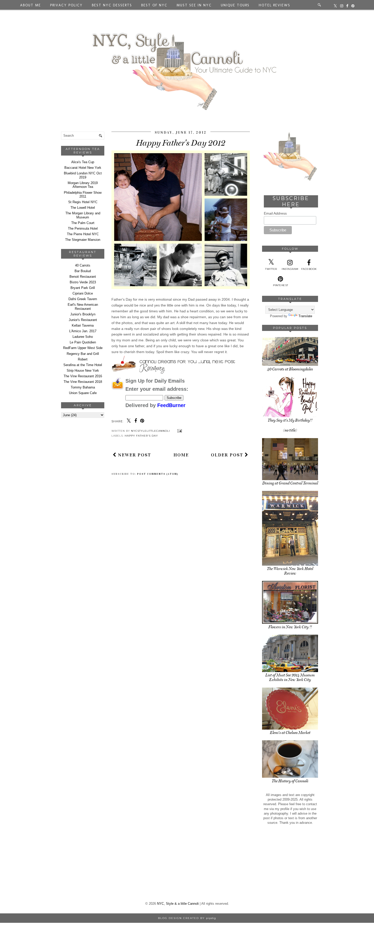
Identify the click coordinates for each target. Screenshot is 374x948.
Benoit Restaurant (82, 276)
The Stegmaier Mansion (82, 240)
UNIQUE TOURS (235, 5)
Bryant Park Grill (82, 288)
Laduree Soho (83, 337)
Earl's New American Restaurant (83, 307)
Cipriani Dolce (83, 293)
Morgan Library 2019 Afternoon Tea (83, 185)
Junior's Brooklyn (82, 314)
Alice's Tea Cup (82, 162)
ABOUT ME (30, 5)
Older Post (228, 455)
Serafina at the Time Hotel (82, 365)
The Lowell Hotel (82, 208)
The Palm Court (82, 223)
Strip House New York (83, 370)
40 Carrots (82, 265)
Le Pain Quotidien (83, 342)
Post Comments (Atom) (157, 474)
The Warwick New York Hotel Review (290, 571)
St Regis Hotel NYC (82, 202)
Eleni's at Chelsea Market (290, 732)
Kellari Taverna (83, 325)
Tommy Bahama (83, 387)
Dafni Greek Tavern (82, 299)
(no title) (290, 430)
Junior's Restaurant (83, 320)
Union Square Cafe (83, 393)
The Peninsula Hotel (83, 228)
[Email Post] (179, 431)
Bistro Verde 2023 (83, 282)
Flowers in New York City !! (290, 627)
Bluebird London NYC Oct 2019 (83, 175)
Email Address (275, 213)
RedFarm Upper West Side (83, 348)
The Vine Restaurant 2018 (83, 382)
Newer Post (134, 455)
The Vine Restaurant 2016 (83, 376)
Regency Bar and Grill (83, 354)
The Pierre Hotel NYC (83, 234)
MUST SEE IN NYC (194, 5)
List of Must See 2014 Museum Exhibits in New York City (290, 677)
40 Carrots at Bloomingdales (290, 369)
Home (181, 455)
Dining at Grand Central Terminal (290, 483)
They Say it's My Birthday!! (290, 420)
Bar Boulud (83, 271)
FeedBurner (171, 405)
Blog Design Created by (187, 918)
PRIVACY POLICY (66, 5)
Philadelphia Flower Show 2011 (83, 195)
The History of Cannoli (290, 781)
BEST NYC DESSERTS (112, 5)
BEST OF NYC (154, 5)
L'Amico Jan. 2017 (82, 331)
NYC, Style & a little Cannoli (178, 903)
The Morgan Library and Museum (82, 215)
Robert (83, 359)
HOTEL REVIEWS (274, 5)
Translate (305, 316)
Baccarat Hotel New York (82, 168)
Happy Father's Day (141, 435)
